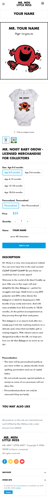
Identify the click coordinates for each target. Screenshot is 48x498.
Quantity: (6, 221)
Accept (8, 492)
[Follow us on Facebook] (4, 461)
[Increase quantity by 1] (27, 221)
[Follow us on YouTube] (22, 461)
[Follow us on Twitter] (10, 461)
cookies (18, 488)
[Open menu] (3, 4)
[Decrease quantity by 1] (15, 221)
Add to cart (24, 245)
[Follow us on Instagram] (16, 461)
